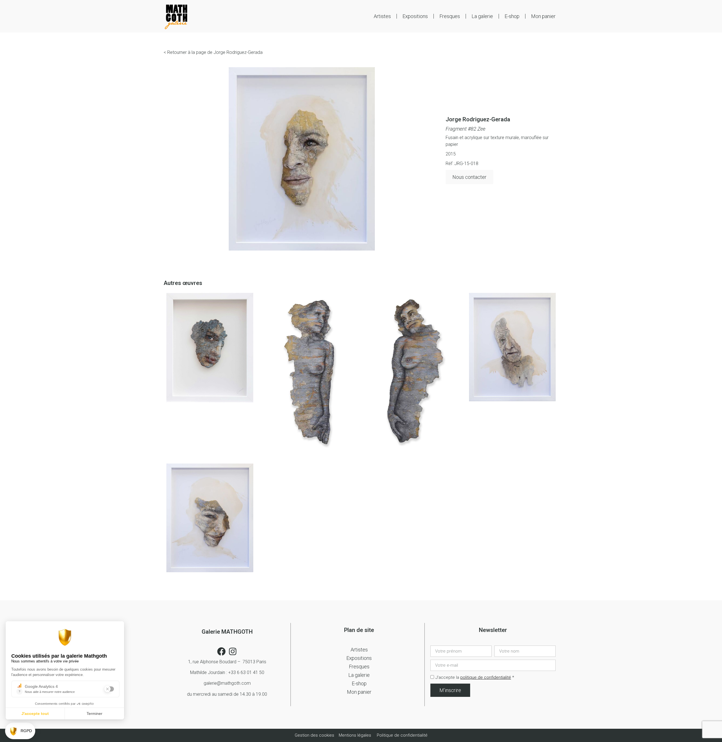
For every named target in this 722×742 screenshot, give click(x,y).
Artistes (382, 16)
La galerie (482, 16)
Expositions (415, 16)
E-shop (512, 16)
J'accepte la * (474, 677)
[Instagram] (232, 651)
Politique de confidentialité (402, 735)
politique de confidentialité (485, 677)
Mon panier (543, 16)
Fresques (449, 16)
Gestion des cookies (315, 735)
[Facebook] (221, 651)
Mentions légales (355, 735)
